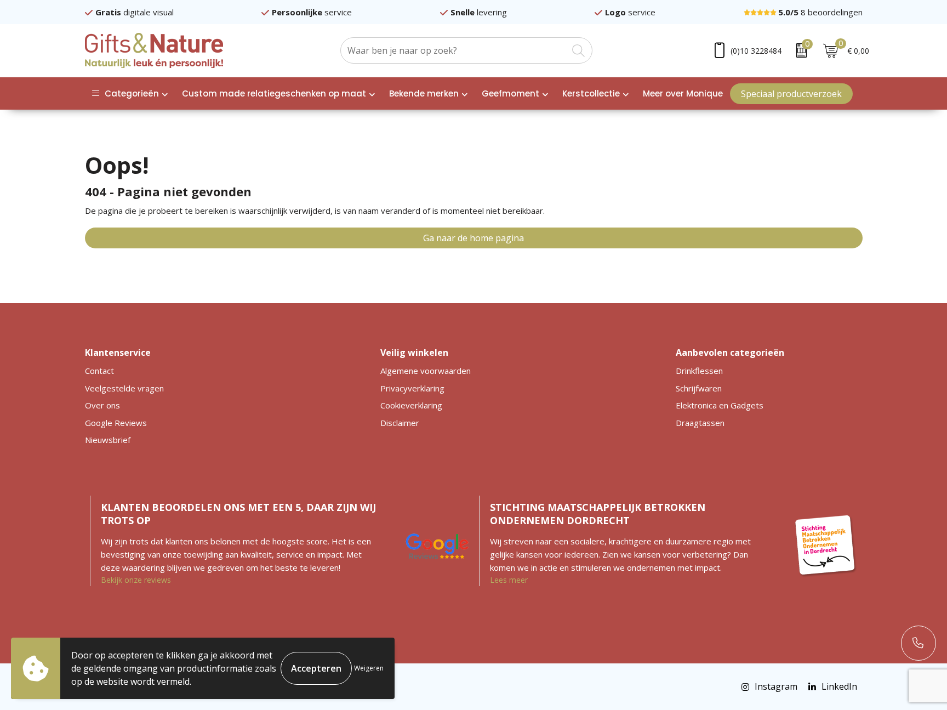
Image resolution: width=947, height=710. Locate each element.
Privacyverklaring (412, 388)
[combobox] (454, 50)
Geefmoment (510, 93)
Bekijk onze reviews (136, 580)
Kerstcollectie (591, 93)
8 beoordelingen (820, 12)
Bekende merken (424, 93)
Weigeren (369, 668)
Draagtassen (700, 422)
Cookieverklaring (411, 405)
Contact (99, 370)
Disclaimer (399, 422)
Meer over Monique (683, 93)
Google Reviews (116, 422)
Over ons (102, 405)
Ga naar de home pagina (473, 238)
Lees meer (509, 580)
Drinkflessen (699, 370)
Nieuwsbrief (107, 439)
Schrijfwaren (699, 388)
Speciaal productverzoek (791, 94)
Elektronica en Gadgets (719, 405)
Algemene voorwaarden (425, 370)
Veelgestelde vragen (124, 388)
